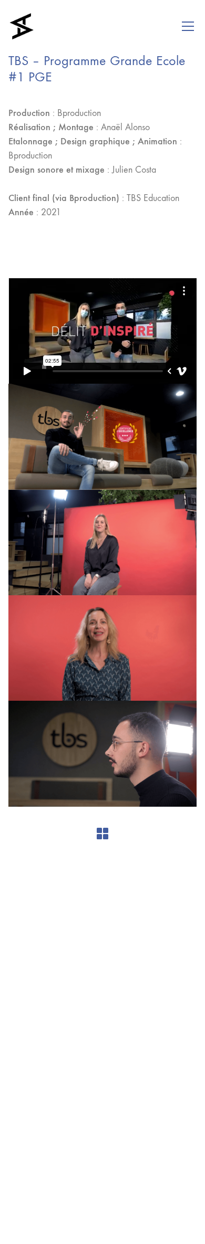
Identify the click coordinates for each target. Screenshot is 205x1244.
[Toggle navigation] (188, 26)
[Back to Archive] (102, 833)
